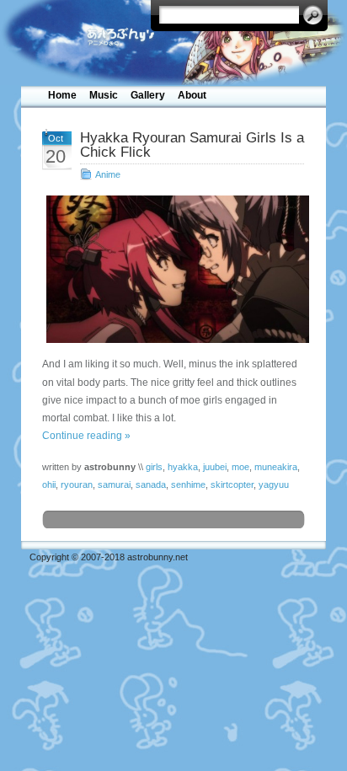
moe (240, 467)
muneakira (275, 467)
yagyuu (274, 484)
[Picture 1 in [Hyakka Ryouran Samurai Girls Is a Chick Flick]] (173, 269)
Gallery (148, 95)
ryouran (77, 484)
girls (154, 467)
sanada (151, 484)
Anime (107, 174)
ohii (49, 484)
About (192, 95)
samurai (114, 484)
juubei (215, 467)
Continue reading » (86, 436)
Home (62, 95)
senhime (188, 484)
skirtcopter (232, 484)
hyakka (183, 467)
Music (103, 95)
